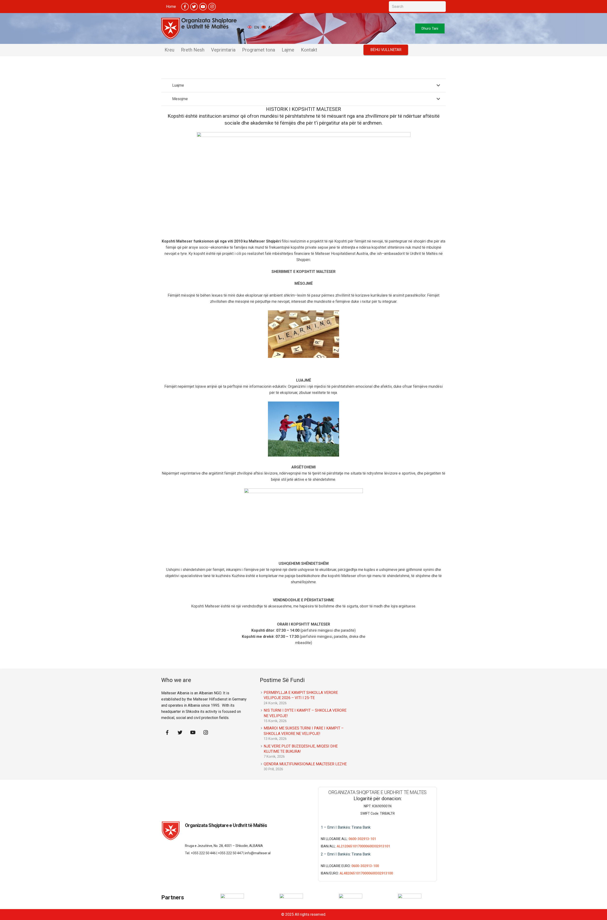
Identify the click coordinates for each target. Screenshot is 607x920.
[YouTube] (203, 6)
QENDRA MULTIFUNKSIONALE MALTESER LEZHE (305, 764)
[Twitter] (194, 6)
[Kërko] (440, 6)
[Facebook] (185, 6)
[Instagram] (212, 6)
